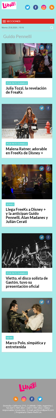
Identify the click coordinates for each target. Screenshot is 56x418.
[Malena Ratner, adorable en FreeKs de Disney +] (27, 137)
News (10, 337)
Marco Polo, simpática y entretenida (26, 344)
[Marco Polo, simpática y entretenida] (27, 331)
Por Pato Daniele (17, 83)
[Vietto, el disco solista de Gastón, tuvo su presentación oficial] (27, 267)
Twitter (27, 7)
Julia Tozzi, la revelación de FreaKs (26, 90)
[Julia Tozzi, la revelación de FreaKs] (27, 77)
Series (10, 204)
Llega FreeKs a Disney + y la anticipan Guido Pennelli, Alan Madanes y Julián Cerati (27, 215)
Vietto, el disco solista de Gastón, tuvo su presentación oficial (27, 282)
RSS (51, 7)
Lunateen (9, 5)
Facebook (35, 7)
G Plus (43, 7)
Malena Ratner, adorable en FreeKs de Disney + (26, 151)
